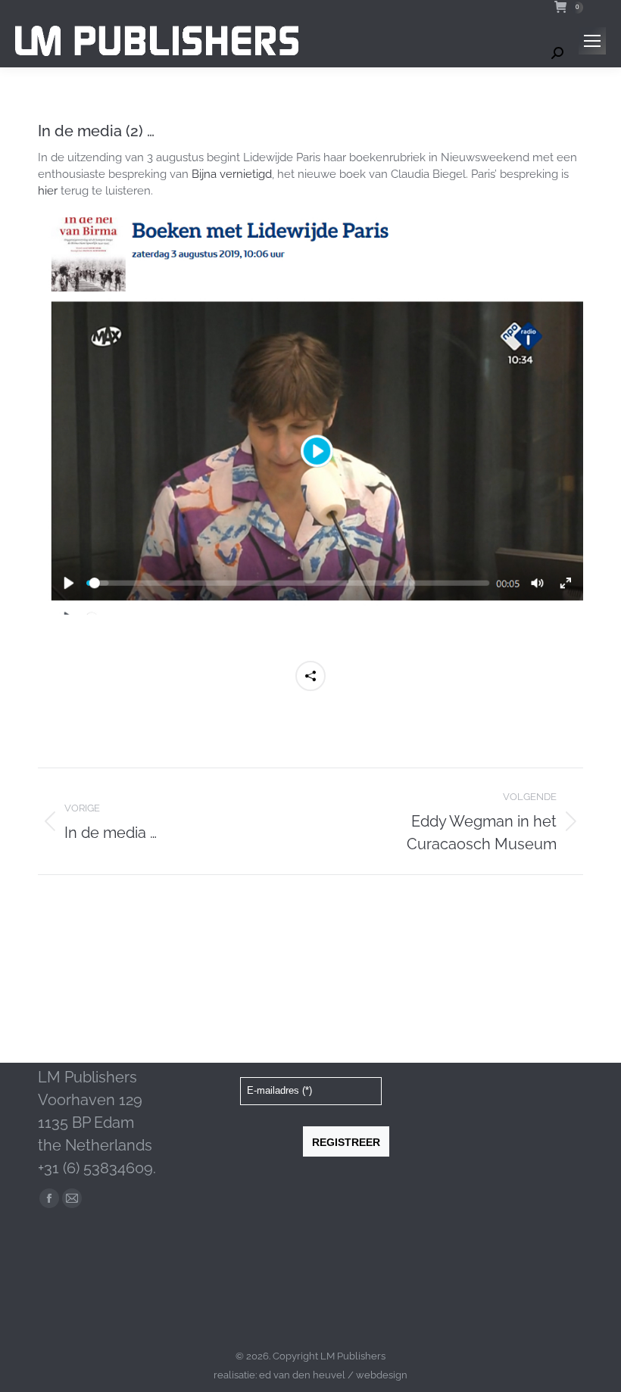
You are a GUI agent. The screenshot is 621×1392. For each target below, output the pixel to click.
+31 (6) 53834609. (97, 1168)
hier (48, 191)
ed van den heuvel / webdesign (333, 1375)
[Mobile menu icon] (592, 40)
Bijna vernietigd (232, 174)
